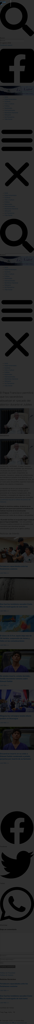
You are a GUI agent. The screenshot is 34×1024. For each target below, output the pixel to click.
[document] (17, 512)
